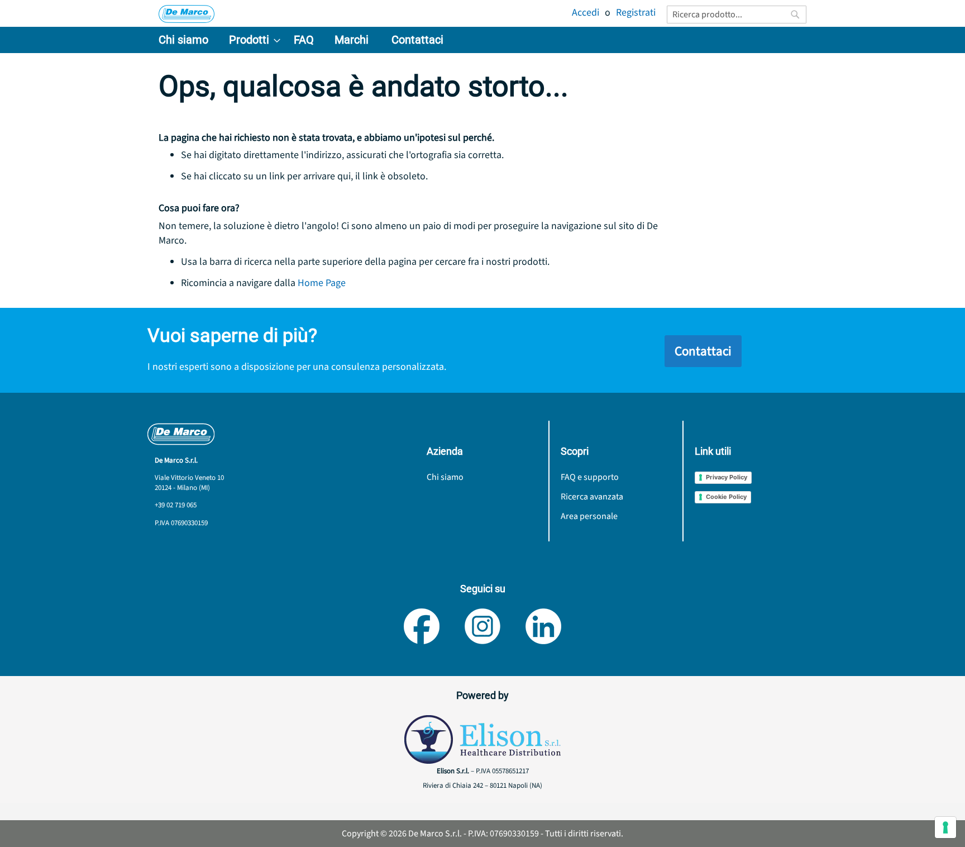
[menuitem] (183, 40)
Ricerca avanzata (592, 497)
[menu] (482, 40)
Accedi (585, 13)
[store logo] (186, 14)
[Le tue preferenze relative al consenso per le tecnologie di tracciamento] (945, 827)
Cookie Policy (726, 497)
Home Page (322, 283)
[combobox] (736, 14)
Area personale (589, 516)
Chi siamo (445, 477)
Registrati (636, 13)
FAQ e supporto (590, 477)
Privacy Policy (726, 477)
